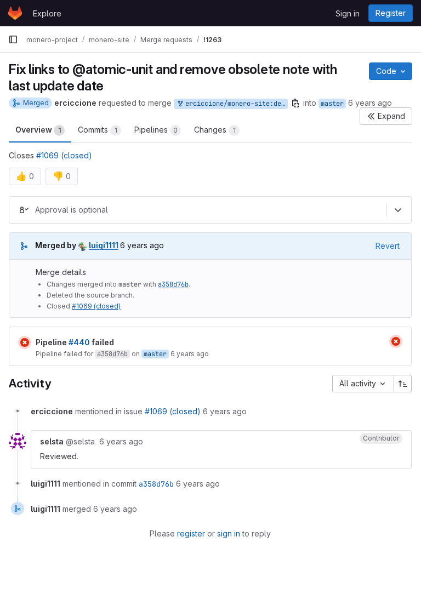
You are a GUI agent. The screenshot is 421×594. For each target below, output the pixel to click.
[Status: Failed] (24, 342)
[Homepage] (15, 13)
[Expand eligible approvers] (398, 209)
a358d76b (173, 284)
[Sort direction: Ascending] (403, 383)
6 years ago (370, 102)
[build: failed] (395, 341)
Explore (47, 13)
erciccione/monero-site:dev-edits (234, 103)
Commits (97, 129)
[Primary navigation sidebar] (13, 39)
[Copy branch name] (295, 103)
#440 (79, 342)
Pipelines (156, 129)
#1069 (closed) (64, 155)
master (332, 103)
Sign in (347, 13)
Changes (215, 129)
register (191, 533)
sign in (228, 533)
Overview (38, 129)
